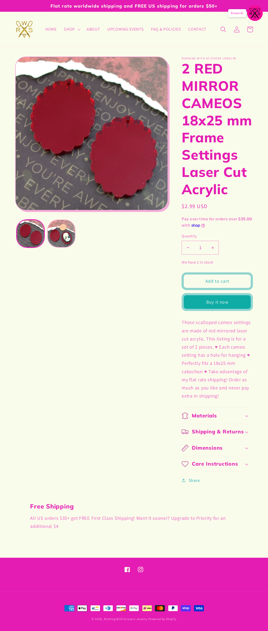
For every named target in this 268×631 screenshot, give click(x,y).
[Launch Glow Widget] (255, 13)
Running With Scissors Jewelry (125, 619)
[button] (71, 29)
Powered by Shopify (162, 619)
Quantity (189, 235)
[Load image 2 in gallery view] (61, 234)
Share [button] (194, 480)
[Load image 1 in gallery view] (30, 234)
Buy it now (217, 302)
